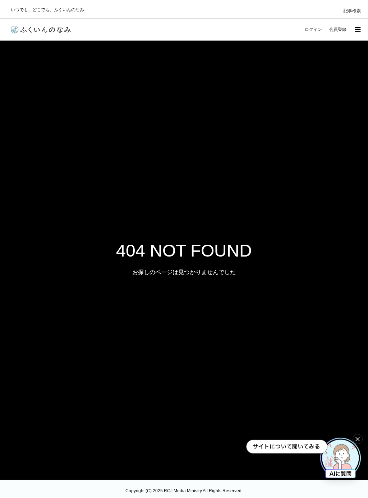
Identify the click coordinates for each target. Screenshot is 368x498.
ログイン (313, 29)
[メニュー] (357, 29)
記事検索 (352, 10)
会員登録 (337, 29)
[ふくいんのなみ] (41, 29)
